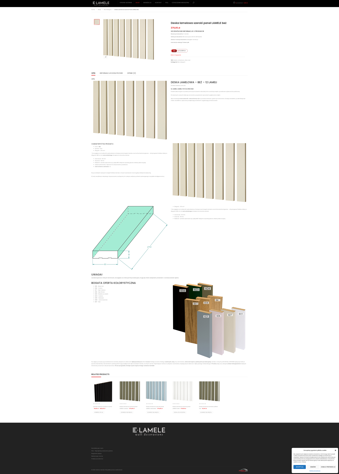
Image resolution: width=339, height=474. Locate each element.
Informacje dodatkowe (111, 73)
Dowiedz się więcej (126, 412)
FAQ (166, 3)
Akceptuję (299, 467)
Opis (93, 73)
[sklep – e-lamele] (101, 3)
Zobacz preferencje (328, 467)
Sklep (138, 3)
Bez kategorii (107, 9)
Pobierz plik (185, 42)
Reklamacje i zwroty (97, 456)
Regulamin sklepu (96, 453)
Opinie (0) (131, 73)
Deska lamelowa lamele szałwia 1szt (208, 407)
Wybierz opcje (98, 412)
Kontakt (158, 3)
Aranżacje (147, 3)
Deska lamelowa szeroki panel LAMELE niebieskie (155, 407)
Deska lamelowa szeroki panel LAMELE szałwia (128, 407)
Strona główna (126, 3)
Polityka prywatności (314, 471)
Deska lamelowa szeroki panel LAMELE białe (181, 407)
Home (93, 9)
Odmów (313, 467)
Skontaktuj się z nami (97, 448)
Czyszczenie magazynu (180, 3)
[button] (335, 450)
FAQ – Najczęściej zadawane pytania (102, 451)
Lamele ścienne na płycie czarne (103, 407)
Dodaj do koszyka (179, 412)
